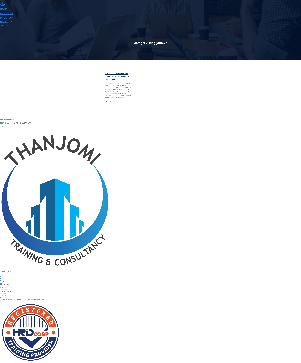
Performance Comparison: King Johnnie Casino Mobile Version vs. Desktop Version (118, 76)
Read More (108, 101)
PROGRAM (6, 17)
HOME (4, 9)
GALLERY (6, 21)
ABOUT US (6, 13)
